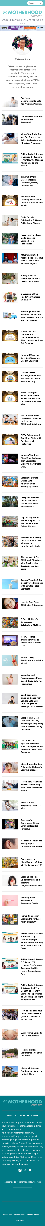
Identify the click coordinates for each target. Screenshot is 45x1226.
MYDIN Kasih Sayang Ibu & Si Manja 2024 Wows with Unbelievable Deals (31, 542)
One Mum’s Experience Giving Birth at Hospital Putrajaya (30, 824)
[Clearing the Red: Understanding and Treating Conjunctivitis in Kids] (10, 880)
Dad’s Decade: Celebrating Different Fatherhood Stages (32, 220)
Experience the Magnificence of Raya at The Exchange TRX (31, 862)
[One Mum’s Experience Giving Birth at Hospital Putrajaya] (10, 824)
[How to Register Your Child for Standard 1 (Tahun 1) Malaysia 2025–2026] (10, 1014)
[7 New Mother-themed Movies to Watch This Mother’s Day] (10, 640)
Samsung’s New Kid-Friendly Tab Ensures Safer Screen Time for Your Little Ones (32, 316)
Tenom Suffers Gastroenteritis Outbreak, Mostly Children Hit (29, 181)
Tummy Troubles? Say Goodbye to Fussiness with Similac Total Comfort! (32, 584)
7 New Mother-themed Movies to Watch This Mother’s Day (31, 641)
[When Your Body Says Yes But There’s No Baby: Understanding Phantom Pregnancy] (10, 138)
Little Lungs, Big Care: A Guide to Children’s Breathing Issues (32, 766)
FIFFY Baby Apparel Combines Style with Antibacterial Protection (31, 439)
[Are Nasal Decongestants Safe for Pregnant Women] (10, 101)
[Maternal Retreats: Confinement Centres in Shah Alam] (10, 1071)
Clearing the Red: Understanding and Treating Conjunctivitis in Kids (31, 881)
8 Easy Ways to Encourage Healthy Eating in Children (30, 278)
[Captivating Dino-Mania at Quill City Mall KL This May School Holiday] (10, 521)
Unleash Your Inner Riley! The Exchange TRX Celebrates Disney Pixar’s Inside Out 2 (31, 460)
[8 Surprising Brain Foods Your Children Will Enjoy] (10, 297)
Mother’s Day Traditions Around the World (32, 660)
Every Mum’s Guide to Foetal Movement (31, 1034)
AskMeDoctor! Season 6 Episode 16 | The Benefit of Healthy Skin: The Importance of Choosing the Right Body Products (32, 992)
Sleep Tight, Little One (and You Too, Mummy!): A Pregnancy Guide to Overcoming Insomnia (32, 723)
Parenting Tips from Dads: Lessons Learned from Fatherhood (31, 239)
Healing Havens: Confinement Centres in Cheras (31, 1052)
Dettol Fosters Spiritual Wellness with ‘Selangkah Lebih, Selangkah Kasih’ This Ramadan (32, 746)
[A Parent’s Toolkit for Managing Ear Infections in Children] (10, 843)
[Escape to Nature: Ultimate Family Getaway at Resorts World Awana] (10, 501)
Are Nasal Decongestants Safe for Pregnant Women (31, 100)
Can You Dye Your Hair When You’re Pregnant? (32, 119)
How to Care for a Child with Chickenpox (32, 603)
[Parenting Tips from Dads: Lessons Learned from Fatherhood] (10, 238)
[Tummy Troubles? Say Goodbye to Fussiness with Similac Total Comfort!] (10, 584)
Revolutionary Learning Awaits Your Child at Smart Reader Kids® (32, 201)
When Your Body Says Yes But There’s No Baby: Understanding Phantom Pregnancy (31, 138)
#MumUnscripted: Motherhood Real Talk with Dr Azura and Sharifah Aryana (32, 259)
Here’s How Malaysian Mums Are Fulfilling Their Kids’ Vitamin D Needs (31, 786)
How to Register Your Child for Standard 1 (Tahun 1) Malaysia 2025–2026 (31, 1015)
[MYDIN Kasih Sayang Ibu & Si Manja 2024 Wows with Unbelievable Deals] (10, 541)
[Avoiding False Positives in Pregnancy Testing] (10, 900)
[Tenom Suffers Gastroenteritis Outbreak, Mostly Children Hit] (10, 180)
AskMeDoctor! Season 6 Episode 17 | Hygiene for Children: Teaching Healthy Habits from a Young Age (32, 966)
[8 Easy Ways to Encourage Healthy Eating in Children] (10, 278)
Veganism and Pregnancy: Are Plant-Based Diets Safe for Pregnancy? (31, 679)
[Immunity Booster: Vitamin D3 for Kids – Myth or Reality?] (10, 919)
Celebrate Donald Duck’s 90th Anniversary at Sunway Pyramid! (29, 482)
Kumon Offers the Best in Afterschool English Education (30, 357)
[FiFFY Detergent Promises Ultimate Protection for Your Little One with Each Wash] (10, 396)
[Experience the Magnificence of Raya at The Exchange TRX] (10, 862)
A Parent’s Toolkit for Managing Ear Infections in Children (31, 843)
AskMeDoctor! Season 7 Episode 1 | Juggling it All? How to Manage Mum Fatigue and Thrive (32, 159)
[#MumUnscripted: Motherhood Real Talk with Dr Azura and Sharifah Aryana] (10, 258)
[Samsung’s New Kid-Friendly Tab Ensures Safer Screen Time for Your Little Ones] (10, 315)
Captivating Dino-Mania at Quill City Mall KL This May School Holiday (30, 522)
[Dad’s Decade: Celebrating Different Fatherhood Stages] (10, 220)
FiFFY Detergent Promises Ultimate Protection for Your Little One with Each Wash (31, 398)
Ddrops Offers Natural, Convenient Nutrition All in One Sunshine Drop (31, 377)
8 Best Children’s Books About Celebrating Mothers (31, 622)
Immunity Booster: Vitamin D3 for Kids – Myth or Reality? (31, 918)
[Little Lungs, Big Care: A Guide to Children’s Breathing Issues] (10, 767)
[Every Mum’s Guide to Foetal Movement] (10, 1034)
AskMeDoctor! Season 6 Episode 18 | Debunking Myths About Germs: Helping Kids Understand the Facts (32, 941)
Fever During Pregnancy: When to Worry (31, 805)
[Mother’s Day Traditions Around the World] (10, 660)
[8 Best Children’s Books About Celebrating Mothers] (10, 622)
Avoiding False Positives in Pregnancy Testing (30, 900)
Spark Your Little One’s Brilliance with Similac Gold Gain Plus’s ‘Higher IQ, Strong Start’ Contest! (32, 700)
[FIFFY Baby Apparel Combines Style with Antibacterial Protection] (10, 439)
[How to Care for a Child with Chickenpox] (10, 603)
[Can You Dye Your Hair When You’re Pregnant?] (10, 119)
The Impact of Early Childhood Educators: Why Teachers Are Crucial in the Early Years (31, 563)
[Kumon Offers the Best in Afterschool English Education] (10, 358)
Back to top (20, 1221)
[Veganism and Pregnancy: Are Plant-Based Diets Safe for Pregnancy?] (10, 679)
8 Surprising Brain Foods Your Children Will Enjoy (30, 296)
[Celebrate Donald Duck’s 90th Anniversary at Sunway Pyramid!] (10, 481)
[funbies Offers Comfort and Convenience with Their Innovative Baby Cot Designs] (10, 335)
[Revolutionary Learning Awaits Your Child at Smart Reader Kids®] (10, 200)
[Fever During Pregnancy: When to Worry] (10, 805)
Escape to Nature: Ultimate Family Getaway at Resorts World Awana (30, 502)
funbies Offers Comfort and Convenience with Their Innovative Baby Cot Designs (32, 337)
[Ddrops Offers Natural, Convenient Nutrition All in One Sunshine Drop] (10, 376)
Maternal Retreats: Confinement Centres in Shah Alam (31, 1071)
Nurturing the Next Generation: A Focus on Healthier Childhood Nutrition (31, 419)
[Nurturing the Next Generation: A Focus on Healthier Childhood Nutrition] (10, 419)
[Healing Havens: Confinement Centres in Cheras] (10, 1053)
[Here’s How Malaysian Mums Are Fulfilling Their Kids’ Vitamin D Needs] (10, 785)
